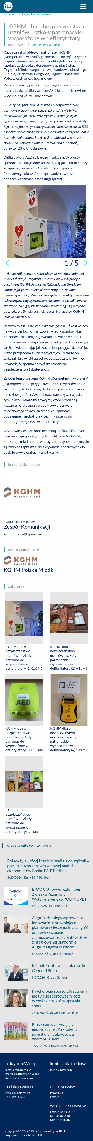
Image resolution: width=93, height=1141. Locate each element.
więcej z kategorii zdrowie (28, 845)
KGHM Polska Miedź (46, 45)
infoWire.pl (57, 1092)
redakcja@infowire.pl (18, 1092)
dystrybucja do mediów (19, 1078)
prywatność (28, 1135)
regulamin (12, 1135)
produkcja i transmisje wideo (22, 1073)
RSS (39, 1135)
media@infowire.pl (61, 1069)
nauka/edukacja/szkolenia (34, 14)
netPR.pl (55, 1097)
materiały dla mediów (18, 1069)
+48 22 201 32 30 (15, 1097)
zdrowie (9, 14)
